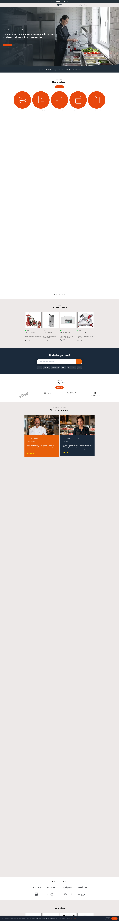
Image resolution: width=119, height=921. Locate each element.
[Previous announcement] (38, 1)
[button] (28, 5)
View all (59, 86)
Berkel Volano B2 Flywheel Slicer (33, 336)
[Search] (79, 361)
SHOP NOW (6, 45)
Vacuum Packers (71, 367)
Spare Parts (46, 367)
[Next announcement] (80, 1)
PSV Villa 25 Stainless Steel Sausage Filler (49, 337)
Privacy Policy (73, 918)
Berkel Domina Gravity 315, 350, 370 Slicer (85, 337)
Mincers (63, 367)
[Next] (104, 192)
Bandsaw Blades (55, 367)
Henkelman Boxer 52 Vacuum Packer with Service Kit (67, 337)
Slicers (39, 367)
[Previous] (15, 192)
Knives (79, 367)
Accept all (114, 918)
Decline (108, 918)
